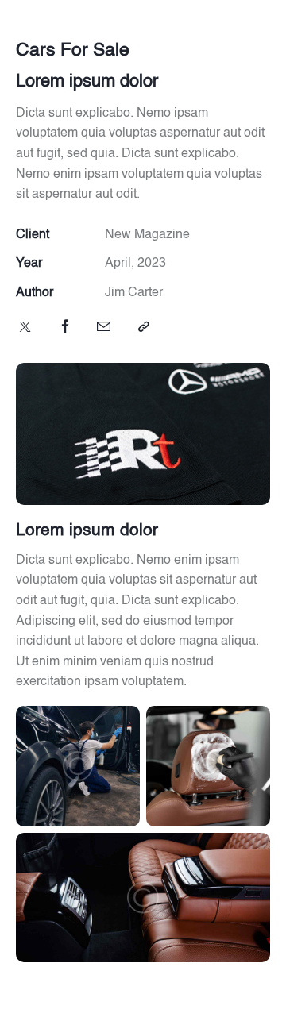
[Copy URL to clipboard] (143, 327)
